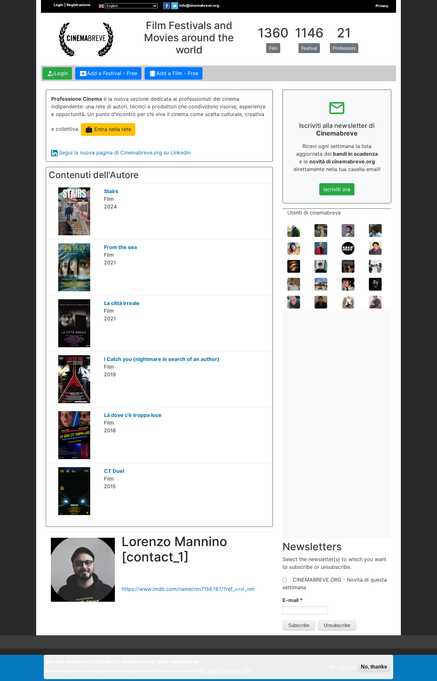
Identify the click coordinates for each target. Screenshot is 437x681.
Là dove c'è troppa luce (133, 415)
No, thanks (374, 666)
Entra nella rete (108, 130)
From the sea (120, 247)
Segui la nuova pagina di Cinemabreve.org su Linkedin (125, 152)
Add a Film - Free (173, 73)
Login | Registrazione (72, 5)
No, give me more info (224, 670)
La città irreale (121, 303)
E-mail (292, 600)
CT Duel (114, 471)
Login (57, 73)
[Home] (85, 38)
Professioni (344, 48)
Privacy (382, 6)
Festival (309, 48)
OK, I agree (342, 667)
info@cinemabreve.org (199, 5)
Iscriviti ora (336, 189)
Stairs (111, 191)
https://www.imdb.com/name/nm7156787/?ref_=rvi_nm (188, 589)
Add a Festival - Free (108, 73)
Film (273, 48)
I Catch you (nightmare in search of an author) (161, 359)
